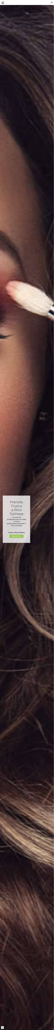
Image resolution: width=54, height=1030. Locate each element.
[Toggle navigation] (52, 2)
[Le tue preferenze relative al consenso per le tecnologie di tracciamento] (2, 1027)
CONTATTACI (16, 536)
